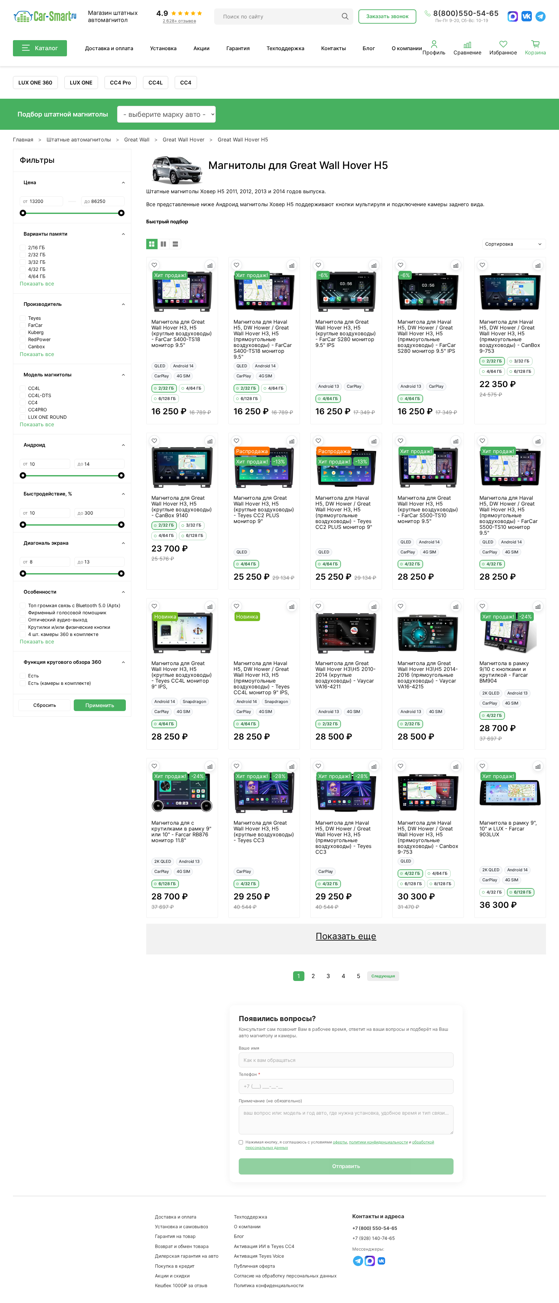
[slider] (23, 213)
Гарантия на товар (175, 1236)
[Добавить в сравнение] (209, 265)
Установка (163, 48)
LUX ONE (81, 82)
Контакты (333, 48)
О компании (407, 48)
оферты (340, 1142)
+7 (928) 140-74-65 (373, 1238)
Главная (23, 139)
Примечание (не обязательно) (270, 1100)
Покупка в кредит (174, 1266)
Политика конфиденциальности (268, 1285)
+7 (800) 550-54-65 (374, 1228)
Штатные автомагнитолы (79, 139)
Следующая (383, 976)
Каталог (46, 48)
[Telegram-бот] (358, 1261)
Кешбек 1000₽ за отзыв (181, 1285)
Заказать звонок (387, 16)
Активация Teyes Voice (259, 1256)
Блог (369, 48)
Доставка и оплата (109, 48)
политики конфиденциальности (378, 1142)
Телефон (249, 1074)
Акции (201, 48)
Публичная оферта (254, 1266)
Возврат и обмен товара (182, 1246)
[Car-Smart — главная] (44, 17)
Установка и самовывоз (181, 1226)
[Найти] (345, 16)
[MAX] (512, 16)
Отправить (346, 1166)
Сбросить (44, 705)
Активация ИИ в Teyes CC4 (264, 1246)
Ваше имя (249, 1048)
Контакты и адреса (378, 1216)
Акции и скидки (172, 1275)
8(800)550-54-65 (466, 13)
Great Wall (136, 139)
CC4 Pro (120, 82)
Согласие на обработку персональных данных (285, 1275)
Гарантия (238, 48)
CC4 (186, 82)
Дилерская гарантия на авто (186, 1256)
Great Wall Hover (183, 139)
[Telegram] (540, 16)
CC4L (155, 82)
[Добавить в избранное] (154, 265)
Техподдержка (285, 48)
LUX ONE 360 (35, 82)
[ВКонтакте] (526, 16)
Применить (99, 705)
